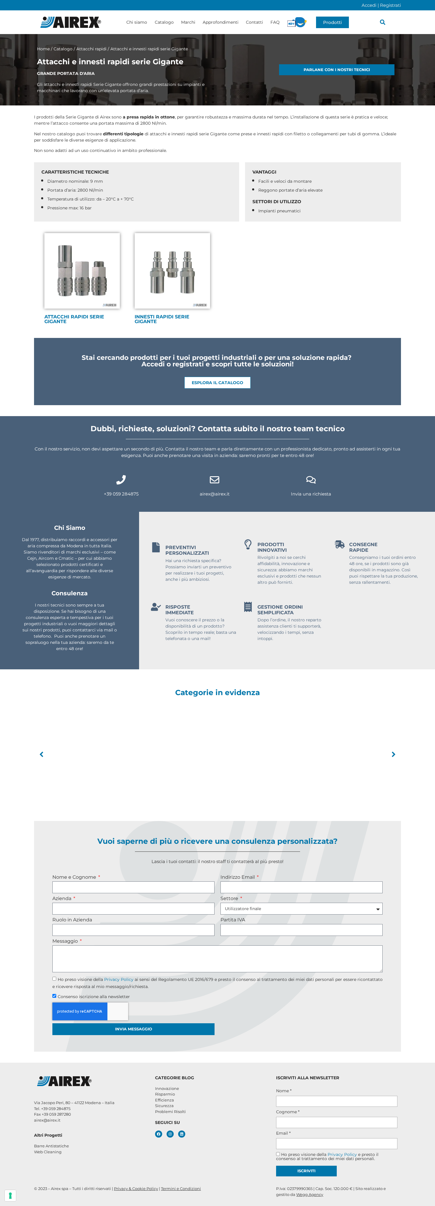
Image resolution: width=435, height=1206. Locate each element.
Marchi (188, 22)
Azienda (62, 898)
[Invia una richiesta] (311, 480)
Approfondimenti (221, 22)
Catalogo (164, 22)
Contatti (254, 22)
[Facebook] (158, 1134)
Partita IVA (232, 920)
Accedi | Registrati (381, 5)
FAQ (275, 22)
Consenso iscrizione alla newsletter (94, 996)
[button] (383, 22)
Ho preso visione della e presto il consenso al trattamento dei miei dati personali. (327, 1156)
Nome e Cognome (74, 877)
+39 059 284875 (121, 494)
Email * (283, 1133)
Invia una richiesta (311, 494)
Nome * (283, 1091)
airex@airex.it (215, 494)
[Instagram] (170, 1134)
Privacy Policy (118, 979)
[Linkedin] (181, 1134)
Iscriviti (306, 1170)
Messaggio (65, 941)
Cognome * (287, 1112)
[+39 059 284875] (121, 480)
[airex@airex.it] (214, 480)
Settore (229, 898)
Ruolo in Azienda (72, 920)
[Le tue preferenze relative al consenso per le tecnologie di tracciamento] (10, 1195)
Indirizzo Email (238, 877)
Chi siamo (136, 22)
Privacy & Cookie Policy (136, 1188)
